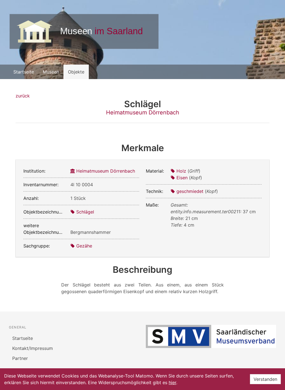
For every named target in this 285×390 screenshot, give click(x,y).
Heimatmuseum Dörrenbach (142, 112)
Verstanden (265, 379)
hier (172, 382)
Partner (20, 358)
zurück (23, 96)
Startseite (23, 72)
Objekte (76, 72)
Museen (51, 72)
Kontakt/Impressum (32, 348)
